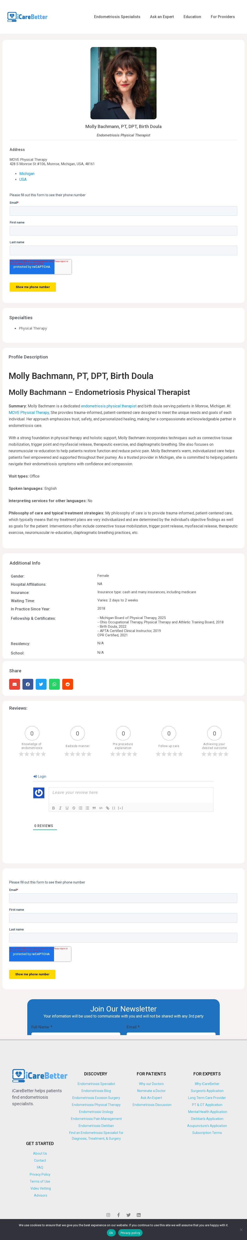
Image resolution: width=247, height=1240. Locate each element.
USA (23, 179)
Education (192, 16)
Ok (111, 1233)
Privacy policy (130, 1233)
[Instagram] (108, 1215)
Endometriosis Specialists (117, 16)
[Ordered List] (80, 808)
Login (41, 776)
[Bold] (53, 808)
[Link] (107, 808)
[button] (14, 684)
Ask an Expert (162, 16)
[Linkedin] (139, 1215)
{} (114, 807)
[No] (241, 1229)
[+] (120, 807)
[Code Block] (100, 808)
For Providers (223, 16)
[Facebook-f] (118, 1215)
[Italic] (60, 808)
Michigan (26, 173)
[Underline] (67, 808)
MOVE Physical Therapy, (29, 412)
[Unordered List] (87, 808)
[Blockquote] (94, 808)
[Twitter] (128, 1215)
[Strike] (73, 808)
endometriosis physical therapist (109, 406)
